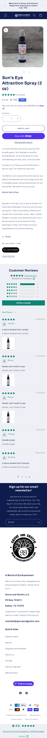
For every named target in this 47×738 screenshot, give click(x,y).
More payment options (23, 142)
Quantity (6, 113)
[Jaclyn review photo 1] (8, 343)
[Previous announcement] (5, 6)
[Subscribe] (39, 522)
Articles (8, 661)
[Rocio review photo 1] (8, 380)
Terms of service (31, 719)
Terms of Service (12, 667)
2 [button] (22, 477)
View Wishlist (8, 256)
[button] (5, 15)
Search (8, 643)
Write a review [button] (23, 303)
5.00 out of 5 (30, 276)
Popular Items (11, 637)
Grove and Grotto (20, 715)
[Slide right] (29, 72)
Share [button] (8, 237)
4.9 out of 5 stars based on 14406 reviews (23, 731)
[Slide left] (17, 72)
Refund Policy (11, 673)
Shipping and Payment (15, 649)
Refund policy (35, 715)
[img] (8, 320)
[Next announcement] (42, 6)
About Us (9, 655)
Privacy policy (16, 719)
